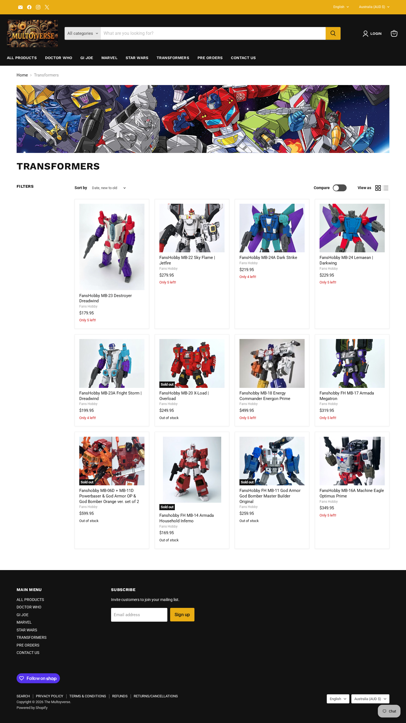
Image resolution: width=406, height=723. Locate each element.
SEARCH (23, 696)
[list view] (386, 188)
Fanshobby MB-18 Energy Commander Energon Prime (264, 396)
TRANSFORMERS (173, 57)
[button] (373, 33)
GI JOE (86, 57)
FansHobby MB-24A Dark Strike (268, 257)
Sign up (182, 614)
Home (22, 75)
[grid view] (378, 188)
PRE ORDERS (210, 57)
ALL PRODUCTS (22, 57)
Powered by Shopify (32, 708)
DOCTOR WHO (58, 57)
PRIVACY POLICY (49, 696)
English (338, 7)
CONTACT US (243, 57)
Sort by (81, 188)
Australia (372, 7)
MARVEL (109, 57)
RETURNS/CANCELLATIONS (156, 696)
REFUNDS (120, 696)
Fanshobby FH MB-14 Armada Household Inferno (186, 518)
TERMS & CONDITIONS (87, 696)
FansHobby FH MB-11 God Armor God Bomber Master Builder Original (269, 496)
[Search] (333, 33)
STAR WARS (137, 57)
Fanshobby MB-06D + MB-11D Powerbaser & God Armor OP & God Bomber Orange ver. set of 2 (109, 496)
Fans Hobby (88, 306)
